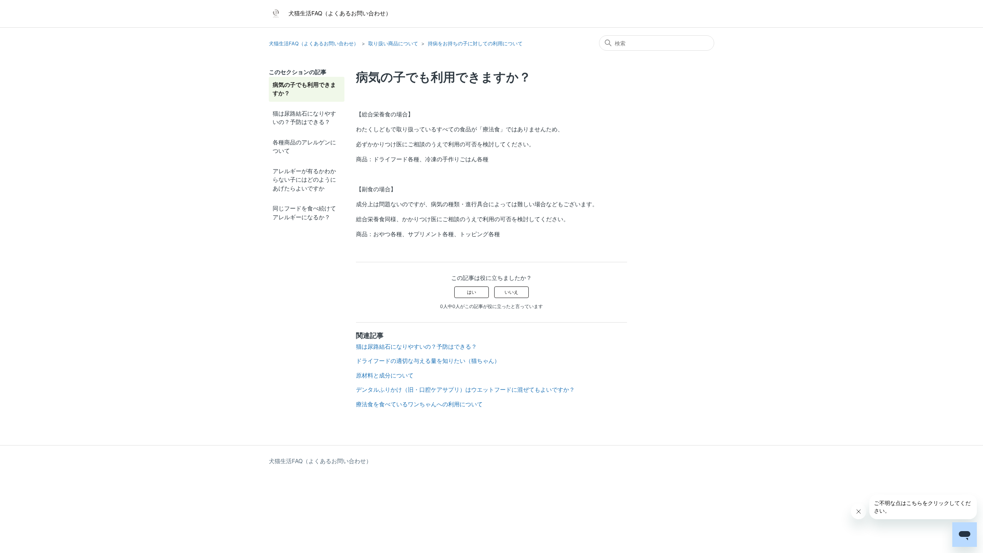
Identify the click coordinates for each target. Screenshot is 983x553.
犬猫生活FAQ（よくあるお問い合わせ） (314, 43)
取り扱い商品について (393, 43)
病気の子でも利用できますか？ (304, 89)
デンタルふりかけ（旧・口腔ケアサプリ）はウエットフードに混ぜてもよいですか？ (465, 389)
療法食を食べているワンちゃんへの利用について (419, 404)
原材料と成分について (385, 375)
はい (471, 292)
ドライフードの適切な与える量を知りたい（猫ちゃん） (428, 360)
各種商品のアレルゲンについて (304, 147)
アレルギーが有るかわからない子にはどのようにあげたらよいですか (304, 179)
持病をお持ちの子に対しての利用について (475, 43)
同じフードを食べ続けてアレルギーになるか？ (304, 213)
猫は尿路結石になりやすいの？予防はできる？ (304, 118)
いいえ (511, 292)
